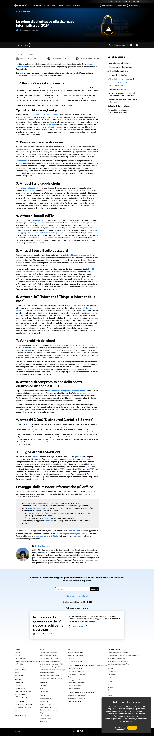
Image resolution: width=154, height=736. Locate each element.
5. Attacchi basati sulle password (120, 79)
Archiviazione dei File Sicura (76, 674)
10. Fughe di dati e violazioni (119, 106)
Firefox (110, 696)
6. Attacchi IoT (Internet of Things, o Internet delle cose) (122, 84)
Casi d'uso (43, 685)
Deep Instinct (38, 220)
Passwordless (19, 713)
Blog (111, 1)
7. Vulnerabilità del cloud (117, 89)
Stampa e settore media (22, 670)
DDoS (27, 424)
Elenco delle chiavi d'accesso (49, 710)
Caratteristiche (44, 691)
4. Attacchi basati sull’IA (117, 75)
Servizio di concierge (74, 701)
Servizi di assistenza (74, 688)
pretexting (72, 129)
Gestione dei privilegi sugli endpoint (50, 661)
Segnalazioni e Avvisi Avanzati (77, 677)
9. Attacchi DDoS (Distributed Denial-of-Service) (122, 100)
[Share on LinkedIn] (131, 45)
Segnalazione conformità (76, 683)
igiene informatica (74, 531)
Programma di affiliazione (115, 677)
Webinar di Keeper (45, 718)
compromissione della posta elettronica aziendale (67, 390)
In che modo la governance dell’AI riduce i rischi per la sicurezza (48, 623)
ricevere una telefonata (71, 95)
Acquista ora (134, 5)
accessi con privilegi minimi (39, 369)
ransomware (21, 149)
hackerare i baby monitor (62, 325)
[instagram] (78, 731)
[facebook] (76, 731)
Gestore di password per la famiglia (51, 678)
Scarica (60, 5)
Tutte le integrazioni (20, 716)
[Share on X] (128, 45)
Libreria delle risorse (46, 707)
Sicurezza (17, 655)
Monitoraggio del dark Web (76, 671)
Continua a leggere (77, 626)
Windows (110, 687)
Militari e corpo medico (75, 661)
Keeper (20, 5)
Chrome (110, 693)
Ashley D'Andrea (42, 546)
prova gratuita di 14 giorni (70, 533)
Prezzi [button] (54, 5)
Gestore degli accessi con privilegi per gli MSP (54, 670)
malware (52, 124)
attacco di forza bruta (63, 271)
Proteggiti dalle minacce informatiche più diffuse (117, 111)
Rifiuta (120, 728)
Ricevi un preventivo (107, 5)
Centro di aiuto (19, 683)
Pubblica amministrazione (47, 672)
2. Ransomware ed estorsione (119, 67)
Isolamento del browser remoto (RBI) (51, 664)
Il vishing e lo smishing (49, 127)
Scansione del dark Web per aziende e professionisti (123, 655)
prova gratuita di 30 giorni (49, 536)
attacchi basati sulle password (78, 255)
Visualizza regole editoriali (77, 596)
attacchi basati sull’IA (35, 228)
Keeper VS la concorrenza (48, 704)
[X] (73, 731)
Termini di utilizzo (20, 694)
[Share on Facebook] (134, 45)
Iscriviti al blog (23, 45)
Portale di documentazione (23, 691)
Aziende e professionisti (75, 652)
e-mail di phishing (25, 119)
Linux (109, 690)
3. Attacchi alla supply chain (118, 71)
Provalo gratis (122, 5)
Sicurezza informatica (29, 30)
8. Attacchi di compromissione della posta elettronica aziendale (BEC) (121, 94)
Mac (109, 684)
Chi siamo (18, 652)
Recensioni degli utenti (21, 667)
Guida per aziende (45, 698)
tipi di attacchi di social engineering (43, 114)
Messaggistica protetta (75, 680)
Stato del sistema (20, 688)
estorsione (21, 160)
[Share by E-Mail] (137, 45)
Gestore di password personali (49, 675)
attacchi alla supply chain (31, 188)
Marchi (17, 672)
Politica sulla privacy (21, 697)
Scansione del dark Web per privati (118, 652)
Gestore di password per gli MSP (50, 667)
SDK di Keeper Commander (23, 704)
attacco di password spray (84, 279)
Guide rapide (44, 701)
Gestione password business (48, 655)
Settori (42, 688)
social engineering (24, 88)
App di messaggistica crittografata (118, 664)
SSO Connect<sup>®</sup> (23, 707)
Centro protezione (20, 658)
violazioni (37, 461)
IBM (25, 350)
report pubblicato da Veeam (83, 152)
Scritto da (45, 634)
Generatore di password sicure (117, 658)
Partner (118, 1)
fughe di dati (78, 456)
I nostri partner (112, 671)
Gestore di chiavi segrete (75, 668)
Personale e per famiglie (75, 655)
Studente (71, 658)
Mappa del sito (44, 716)
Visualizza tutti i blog (24, 11)
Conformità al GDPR (21, 664)
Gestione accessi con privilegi (49, 658)
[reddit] (81, 731)
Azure (16, 710)
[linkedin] (71, 731)
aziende (36, 456)
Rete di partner (112, 674)
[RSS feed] (83, 731)
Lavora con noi (19, 675)
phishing (30, 117)
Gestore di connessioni (75, 685)
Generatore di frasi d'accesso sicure (118, 661)
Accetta (132, 728)
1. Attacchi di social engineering (120, 63)
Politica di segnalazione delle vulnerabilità (27, 661)
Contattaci (18, 685)
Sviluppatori (43, 721)
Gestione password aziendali (48, 652)
